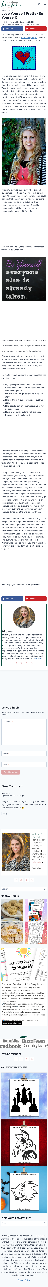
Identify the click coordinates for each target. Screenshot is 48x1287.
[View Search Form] (39, 4)
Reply (5, 814)
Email (5, 764)
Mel (3, 793)
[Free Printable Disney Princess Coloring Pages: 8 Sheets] (36, 933)
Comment (7, 721)
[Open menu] (45, 4)
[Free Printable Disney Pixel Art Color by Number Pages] (36, 910)
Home (3, 10)
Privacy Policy (24, 1280)
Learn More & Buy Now (12, 1023)
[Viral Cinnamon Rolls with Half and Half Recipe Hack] (12, 933)
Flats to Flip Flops (29, 37)
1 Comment (35, 24)
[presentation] (24, 1096)
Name (5, 754)
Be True (10, 10)
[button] (43, 49)
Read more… (38, 659)
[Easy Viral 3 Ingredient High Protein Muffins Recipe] (12, 910)
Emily (5, 22)
